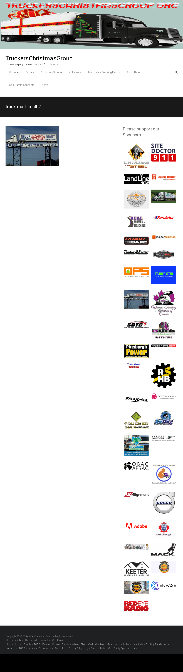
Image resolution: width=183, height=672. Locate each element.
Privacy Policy (75, 648)
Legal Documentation (95, 648)
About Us (132, 72)
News (45, 84)
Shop (83, 644)
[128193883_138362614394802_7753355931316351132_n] (163, 322)
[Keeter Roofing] (136, 563)
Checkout (100, 644)
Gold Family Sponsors (21, 84)
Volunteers (75, 72)
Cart (90, 644)
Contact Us (60, 648)
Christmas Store (50, 72)
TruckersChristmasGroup (39, 58)
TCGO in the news (28, 648)
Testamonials (46, 648)
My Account (112, 644)
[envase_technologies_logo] (163, 583)
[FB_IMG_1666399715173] (136, 215)
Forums (46, 644)
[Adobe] (136, 521)
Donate (30, 72)
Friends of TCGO (31, 644)
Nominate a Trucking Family (104, 72)
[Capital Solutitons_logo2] (163, 436)
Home (12, 72)
